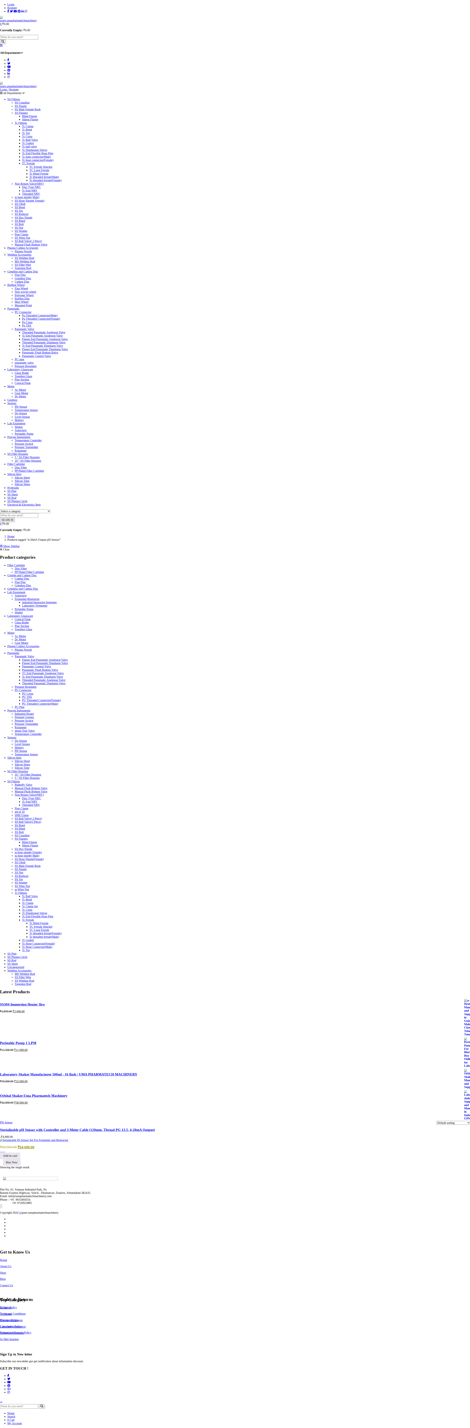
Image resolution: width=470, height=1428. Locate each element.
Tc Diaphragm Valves (34, 150)
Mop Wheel (21, 301)
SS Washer (21, 231)
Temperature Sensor (26, 410)
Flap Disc (20, 274)
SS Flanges (21, 112)
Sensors (11, 403)
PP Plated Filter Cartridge (29, 470)
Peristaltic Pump (24, 433)
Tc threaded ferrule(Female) (45, 180)
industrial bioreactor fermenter (39, 602)
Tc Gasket (28, 143)
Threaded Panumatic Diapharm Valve (44, 342)
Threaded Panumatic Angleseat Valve (43, 332)
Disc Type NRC (31, 187)
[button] (1, 24)
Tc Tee (26, 133)
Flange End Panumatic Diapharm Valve (45, 349)
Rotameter (21, 450)
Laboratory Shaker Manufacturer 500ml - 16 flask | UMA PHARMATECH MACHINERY (68, 1074)
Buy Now (12, 1162)
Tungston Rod (23, 268)
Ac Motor (20, 389)
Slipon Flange (30, 119)
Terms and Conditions (13, 1313)
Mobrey (19, 420)
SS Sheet (12, 494)
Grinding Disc (23, 278)
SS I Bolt (20, 204)
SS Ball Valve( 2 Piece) (28, 241)
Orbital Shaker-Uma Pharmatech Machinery (34, 1096)
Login (10, 4)
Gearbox (12, 399)
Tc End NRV (29, 190)
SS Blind (20, 220)
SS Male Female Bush (28, 109)
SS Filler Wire (23, 264)
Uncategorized (15, 967)
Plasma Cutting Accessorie (22, 247)
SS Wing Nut (22, 237)
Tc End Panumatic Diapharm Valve (42, 345)
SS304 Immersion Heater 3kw (22, 1004)
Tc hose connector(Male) (36, 156)
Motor (11, 386)
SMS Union (22, 815)
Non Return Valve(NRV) (29, 183)
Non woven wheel (25, 291)
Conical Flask (23, 383)
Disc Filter (21, 467)
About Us (5, 1266)
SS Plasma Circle (17, 501)
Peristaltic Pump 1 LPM (18, 1043)
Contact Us (6, 1285)
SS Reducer (21, 214)
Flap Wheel (21, 288)
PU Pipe (19, 707)
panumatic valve (24, 362)
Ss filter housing (9, 1339)
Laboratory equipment (13, 1326)
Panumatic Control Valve (36, 356)
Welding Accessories (19, 254)
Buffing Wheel (16, 285)
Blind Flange (29, 116)
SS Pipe (12, 491)
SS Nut (19, 227)
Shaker (19, 426)
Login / (4, 89)
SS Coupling (22, 102)
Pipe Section (22, 379)
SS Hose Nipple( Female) (29, 200)
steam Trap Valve (25, 730)
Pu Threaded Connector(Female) (41, 318)
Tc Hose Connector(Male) (37, 946)
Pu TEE (26, 325)
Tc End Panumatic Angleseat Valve (42, 335)
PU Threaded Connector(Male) (40, 703)
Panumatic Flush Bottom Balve (40, 352)
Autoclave (21, 430)
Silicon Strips (22, 484)
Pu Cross (27, 322)
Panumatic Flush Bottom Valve (40, 669)
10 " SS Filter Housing (28, 774)
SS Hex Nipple (23, 217)
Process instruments (11, 1320)
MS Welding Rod (25, 261)
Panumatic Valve (24, 329)
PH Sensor (21, 406)
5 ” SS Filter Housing (27, 457)
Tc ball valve (29, 146)
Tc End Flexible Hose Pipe (37, 153)
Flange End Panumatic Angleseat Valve (45, 339)
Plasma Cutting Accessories (23, 646)
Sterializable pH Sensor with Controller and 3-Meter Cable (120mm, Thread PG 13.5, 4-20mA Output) (77, 1130)
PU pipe (19, 359)
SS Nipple (21, 106)
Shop (3, 1272)
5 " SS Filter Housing (27, 777)
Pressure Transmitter (26, 447)
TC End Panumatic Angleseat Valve (43, 673)
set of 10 (20, 811)
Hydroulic (13, 487)
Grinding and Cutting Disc (22, 271)
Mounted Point (23, 305)
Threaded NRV (31, 193)
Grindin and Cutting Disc (22, 575)
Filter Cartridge (16, 464)
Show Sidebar (11, 546)
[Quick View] (3, 1150)
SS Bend (20, 207)
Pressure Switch (24, 443)
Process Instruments (18, 437)
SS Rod (11, 497)
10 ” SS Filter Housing (28, 460)
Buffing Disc (22, 298)
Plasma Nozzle (23, 251)
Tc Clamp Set (30, 906)
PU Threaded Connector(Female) (41, 700)
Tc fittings (6, 1314)
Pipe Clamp (21, 234)
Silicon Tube (22, 480)
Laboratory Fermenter (34, 605)
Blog (3, 1279)
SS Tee (19, 210)
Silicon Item (14, 474)
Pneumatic (13, 653)
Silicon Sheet (22, 477)
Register (12, 7)
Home (11, 536)
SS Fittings (13, 99)
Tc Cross (27, 136)
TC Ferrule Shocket (40, 166)
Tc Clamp (27, 126)
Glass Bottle (22, 372)
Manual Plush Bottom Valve (31, 791)
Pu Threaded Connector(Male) (39, 315)
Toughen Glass (23, 376)
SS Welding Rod (24, 258)
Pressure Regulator (26, 366)
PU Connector (23, 312)
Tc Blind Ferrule (38, 173)
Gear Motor (21, 393)
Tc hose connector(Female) (37, 160)
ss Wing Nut (22, 889)
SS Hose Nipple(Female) (29, 859)
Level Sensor (22, 416)
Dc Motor (20, 396)
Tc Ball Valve (30, 139)
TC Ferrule (28, 163)
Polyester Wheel (24, 295)
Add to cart (10, 1155)
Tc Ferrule (28, 919)
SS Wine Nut (22, 886)
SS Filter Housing (17, 453)
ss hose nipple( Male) (27, 197)
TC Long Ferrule (39, 170)
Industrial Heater (24, 713)
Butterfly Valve (23, 784)
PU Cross (27, 693)
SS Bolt (19, 224)
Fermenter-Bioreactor (27, 599)
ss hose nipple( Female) (28, 852)
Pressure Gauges (24, 717)
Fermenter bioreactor (12, 1333)
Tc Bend (27, 129)
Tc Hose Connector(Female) (38, 943)
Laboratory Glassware (20, 369)
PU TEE (27, 696)
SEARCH (7, 519)
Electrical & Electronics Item (24, 504)
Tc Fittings (21, 123)
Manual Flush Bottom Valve (31, 244)
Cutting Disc (22, 281)
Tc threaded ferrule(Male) (44, 177)
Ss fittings (5, 1307)
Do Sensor (21, 413)
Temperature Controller (28, 440)
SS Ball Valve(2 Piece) (28, 821)
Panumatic (13, 308)
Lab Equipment (16, 423)
